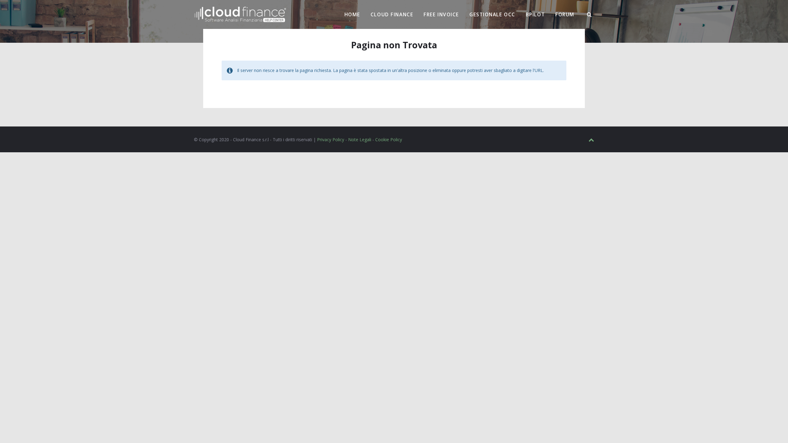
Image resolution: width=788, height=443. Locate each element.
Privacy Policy (330, 139)
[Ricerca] (589, 14)
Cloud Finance (392, 14)
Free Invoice (441, 14)
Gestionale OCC (492, 14)
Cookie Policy (388, 139)
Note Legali (359, 139)
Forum (564, 14)
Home (352, 14)
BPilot (535, 14)
